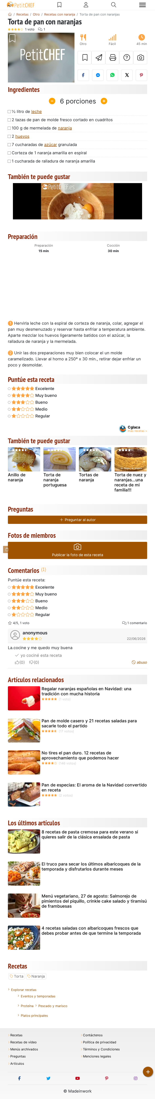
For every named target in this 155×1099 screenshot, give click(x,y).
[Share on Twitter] (127, 75)
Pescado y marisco (52, 1006)
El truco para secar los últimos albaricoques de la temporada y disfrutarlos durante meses (91, 866)
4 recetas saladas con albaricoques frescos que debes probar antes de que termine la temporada (91, 931)
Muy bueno (45, 395)
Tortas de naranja (88, 477)
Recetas (16, 1035)
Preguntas (18, 1056)
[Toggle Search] (113, 4)
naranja (65, 128)
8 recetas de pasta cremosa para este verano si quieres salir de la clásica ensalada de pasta (90, 834)
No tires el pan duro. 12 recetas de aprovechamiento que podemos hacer (80, 755)
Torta (18, 976)
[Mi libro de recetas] (59, 4)
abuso (141, 662)
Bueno (41, 402)
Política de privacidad (99, 1042)
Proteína (27, 1006)
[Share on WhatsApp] (112, 75)
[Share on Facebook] (83, 75)
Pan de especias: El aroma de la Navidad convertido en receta (94, 787)
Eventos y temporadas (38, 996)
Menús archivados (24, 1049)
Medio (40, 409)
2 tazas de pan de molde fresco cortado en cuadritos (62, 119)
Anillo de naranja (16, 477)
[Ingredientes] (7, 549)
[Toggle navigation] (142, 5)
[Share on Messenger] (98, 75)
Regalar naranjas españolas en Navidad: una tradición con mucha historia (86, 691)
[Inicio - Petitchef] (10, 14)
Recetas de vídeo (23, 1042)
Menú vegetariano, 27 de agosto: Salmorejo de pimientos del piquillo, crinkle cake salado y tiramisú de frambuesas (94, 901)
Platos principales (34, 1015)
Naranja (38, 976)
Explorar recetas (23, 990)
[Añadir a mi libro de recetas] (84, 57)
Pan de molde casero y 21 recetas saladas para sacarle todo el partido (89, 723)
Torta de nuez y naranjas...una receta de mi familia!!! (130, 482)
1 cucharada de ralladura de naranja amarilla (53, 161)
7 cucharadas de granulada (44, 144)
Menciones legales (97, 1056)
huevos (22, 136)
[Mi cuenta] (86, 4)
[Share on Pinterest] (141, 75)
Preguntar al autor (80, 520)
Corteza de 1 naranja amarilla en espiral (49, 152)
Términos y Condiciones (101, 1049)
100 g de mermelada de (42, 128)
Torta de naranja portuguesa (55, 479)
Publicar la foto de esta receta (77, 555)
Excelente (44, 388)
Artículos (17, 1064)
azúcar (50, 144)
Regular (42, 416)
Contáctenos (93, 1035)
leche (36, 111)
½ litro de (27, 111)
